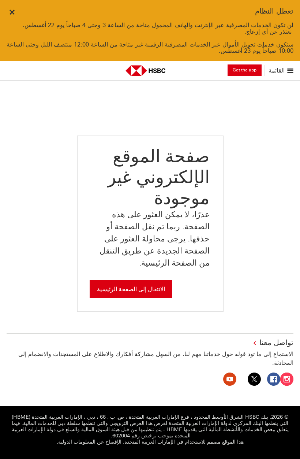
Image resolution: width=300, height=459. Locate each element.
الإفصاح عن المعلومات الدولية (89, 442)
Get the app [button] (244, 70)
